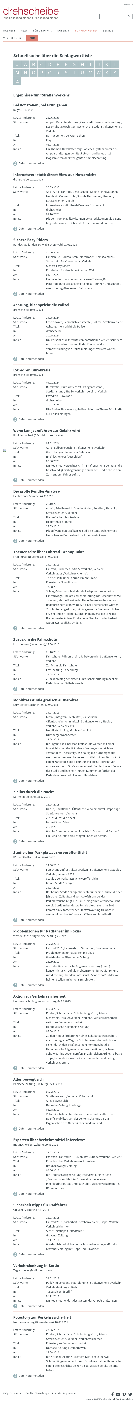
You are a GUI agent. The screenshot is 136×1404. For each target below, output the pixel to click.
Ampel (50, 122)
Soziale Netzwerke (89, 196)
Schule (102, 1013)
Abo (32, 37)
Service (108, 30)
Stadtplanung (54, 391)
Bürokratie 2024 (71, 387)
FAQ (5, 1393)
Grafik (49, 717)
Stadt (95, 126)
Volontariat (86, 1096)
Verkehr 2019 (54, 573)
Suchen (129, 16)
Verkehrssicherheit (76, 573)
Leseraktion (71, 948)
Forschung (52, 869)
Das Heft (9, 30)
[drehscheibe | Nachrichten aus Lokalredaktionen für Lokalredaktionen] (31, 13)
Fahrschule (53, 257)
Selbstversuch (105, 257)
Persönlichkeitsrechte (77, 322)
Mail (6, 443)
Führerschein (70, 656)
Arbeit (50, 508)
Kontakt (56, 1393)
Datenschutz (16, 1393)
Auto (56, 192)
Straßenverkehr (110, 126)
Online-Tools (67, 196)
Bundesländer (83, 508)
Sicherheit (52, 261)
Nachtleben (63, 809)
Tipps (103, 1222)
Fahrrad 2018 (54, 948)
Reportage (113, 809)
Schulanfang (64, 1013)
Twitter (6, 435)
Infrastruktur (69, 869)
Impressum (69, 1393)
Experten (51, 1157)
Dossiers (63, 30)
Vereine (91, 391)
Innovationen (109, 192)
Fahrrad (66, 192)
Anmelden (128, 4)
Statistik (110, 508)
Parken (83, 869)
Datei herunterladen (31, 163)
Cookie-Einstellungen (38, 1393)
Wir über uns (12, 37)
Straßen (107, 196)
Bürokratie (52, 387)
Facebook (6, 427)
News (24, 30)
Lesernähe (52, 126)
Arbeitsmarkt (64, 508)
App (48, 192)
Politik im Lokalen (57, 1283)
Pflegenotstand (92, 387)
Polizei (97, 322)
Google (94, 192)
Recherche (83, 126)
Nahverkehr (89, 717)
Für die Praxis (42, 30)
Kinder (50, 1013)
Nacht (50, 809)
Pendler (98, 508)
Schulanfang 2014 (85, 1013)
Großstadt (86, 122)
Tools (71, 201)
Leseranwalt (54, 322)
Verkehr (51, 131)
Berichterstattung (67, 122)
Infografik (61, 717)
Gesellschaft (80, 192)
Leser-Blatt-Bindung (107, 122)
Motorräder (87, 257)
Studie (106, 721)
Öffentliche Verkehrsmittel (62, 721)
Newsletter (68, 126)
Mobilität (51, 196)
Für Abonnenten (86, 30)
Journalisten (70, 257)
